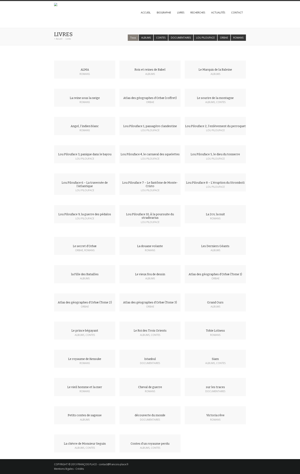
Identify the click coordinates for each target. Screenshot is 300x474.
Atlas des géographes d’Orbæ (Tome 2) (85, 302)
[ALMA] (84, 63)
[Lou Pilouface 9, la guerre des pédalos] (84, 207)
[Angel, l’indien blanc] (84, 119)
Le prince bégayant (84, 330)
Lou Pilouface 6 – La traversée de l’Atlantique (85, 184)
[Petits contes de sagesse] (84, 408)
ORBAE (224, 37)
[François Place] (55, 5)
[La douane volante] (150, 239)
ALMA (85, 69)
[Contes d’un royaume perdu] (150, 436)
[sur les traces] (215, 380)
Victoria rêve (215, 415)
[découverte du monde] (150, 408)
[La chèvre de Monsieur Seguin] (84, 436)
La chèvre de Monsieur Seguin (85, 443)
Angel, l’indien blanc (85, 126)
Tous (133, 37)
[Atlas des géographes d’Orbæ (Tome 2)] (84, 295)
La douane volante (150, 246)
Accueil (146, 12)
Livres (180, 12)
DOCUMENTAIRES (181, 37)
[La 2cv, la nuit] (215, 207)
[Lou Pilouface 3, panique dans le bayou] (84, 147)
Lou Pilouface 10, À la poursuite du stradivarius (150, 216)
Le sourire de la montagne (215, 98)
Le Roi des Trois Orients (150, 330)
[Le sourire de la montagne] (215, 91)
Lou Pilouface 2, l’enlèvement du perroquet (215, 126)
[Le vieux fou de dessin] (150, 267)
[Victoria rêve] (215, 408)
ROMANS (238, 37)
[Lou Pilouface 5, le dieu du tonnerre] (215, 147)
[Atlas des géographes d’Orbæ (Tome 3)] (150, 295)
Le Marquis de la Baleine (215, 69)
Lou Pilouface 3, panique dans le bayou (84, 154)
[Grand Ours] (215, 295)
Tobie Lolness (215, 330)
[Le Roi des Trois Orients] (150, 324)
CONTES (161, 37)
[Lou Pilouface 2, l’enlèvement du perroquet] (215, 119)
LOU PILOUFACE (205, 37)
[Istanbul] (150, 352)
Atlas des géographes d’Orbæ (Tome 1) (215, 274)
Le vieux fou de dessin (150, 274)
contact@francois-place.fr (114, 464)
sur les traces (215, 387)
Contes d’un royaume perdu (150, 443)
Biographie (164, 12)
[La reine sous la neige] (84, 91)
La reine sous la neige (85, 98)
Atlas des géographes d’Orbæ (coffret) (150, 98)
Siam (215, 359)
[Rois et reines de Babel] (150, 63)
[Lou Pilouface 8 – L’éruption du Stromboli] (215, 175)
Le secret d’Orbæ (85, 246)
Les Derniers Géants (215, 246)
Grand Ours (215, 302)
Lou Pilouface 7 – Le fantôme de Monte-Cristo (150, 184)
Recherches (197, 12)
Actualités (218, 12)
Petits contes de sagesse (85, 415)
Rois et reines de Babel (150, 69)
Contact (237, 12)
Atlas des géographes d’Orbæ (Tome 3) (150, 302)
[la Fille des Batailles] (84, 267)
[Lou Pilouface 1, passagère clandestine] (150, 119)
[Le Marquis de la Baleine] (215, 63)
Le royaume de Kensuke (84, 359)
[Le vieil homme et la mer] (84, 380)
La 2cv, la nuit (215, 214)
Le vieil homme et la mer (84, 387)
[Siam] (215, 352)
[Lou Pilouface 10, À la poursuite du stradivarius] (150, 207)
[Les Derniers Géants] (215, 239)
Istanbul (150, 359)
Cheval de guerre (150, 387)
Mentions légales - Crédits (69, 469)
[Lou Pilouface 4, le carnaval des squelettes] (150, 147)
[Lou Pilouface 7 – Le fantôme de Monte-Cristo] (150, 175)
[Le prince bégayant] (84, 324)
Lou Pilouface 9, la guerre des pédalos (84, 214)
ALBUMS (146, 37)
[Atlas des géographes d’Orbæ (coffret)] (150, 91)
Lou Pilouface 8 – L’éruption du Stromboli (215, 182)
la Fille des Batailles (85, 274)
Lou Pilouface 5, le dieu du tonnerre (215, 154)
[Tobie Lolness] (215, 324)
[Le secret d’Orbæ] (84, 239)
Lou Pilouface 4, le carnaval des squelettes (150, 154)
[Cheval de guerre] (150, 380)
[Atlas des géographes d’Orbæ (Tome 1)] (215, 267)
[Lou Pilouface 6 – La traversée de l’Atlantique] (84, 175)
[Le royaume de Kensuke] (84, 352)
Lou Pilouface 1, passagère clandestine (150, 126)
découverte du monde (150, 415)
